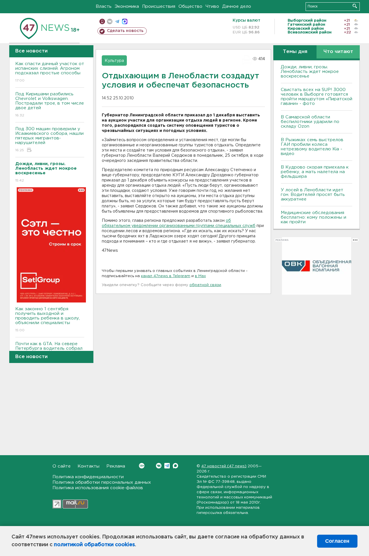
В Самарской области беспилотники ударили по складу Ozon (310, 121)
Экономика (127, 6)
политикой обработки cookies (94, 544)
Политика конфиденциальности (88, 477)
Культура (114, 61)
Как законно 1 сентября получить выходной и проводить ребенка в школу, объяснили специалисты (47, 319)
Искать (355, 6)
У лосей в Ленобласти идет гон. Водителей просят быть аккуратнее (313, 194)
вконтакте (109, 21)
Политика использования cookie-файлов (97, 488)
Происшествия (158, 6)
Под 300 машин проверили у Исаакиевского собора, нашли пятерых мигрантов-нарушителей (49, 139)
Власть (104, 6)
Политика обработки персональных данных (101, 482)
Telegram (167, 465)
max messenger (124, 21)
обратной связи (205, 285)
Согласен (337, 541)
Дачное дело (236, 6)
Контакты (88, 466)
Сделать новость (125, 31)
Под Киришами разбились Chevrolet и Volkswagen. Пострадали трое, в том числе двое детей (49, 104)
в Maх (200, 276)
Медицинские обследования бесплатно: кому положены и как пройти (313, 217)
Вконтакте (158, 465)
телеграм (117, 21)
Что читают (338, 52)
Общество (190, 6)
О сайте (61, 466)
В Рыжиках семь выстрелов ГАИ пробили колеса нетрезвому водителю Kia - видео (312, 147)
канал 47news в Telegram (165, 276)
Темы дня (295, 52)
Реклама (115, 466)
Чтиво (212, 6)
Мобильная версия (102, 21)
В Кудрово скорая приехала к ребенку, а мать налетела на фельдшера (315, 171)
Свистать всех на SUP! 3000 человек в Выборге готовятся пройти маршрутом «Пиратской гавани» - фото (316, 96)
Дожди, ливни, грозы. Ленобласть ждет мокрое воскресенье (310, 71)
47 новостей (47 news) (223, 466)
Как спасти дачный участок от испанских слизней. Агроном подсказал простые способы (49, 72)
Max (175, 465)
